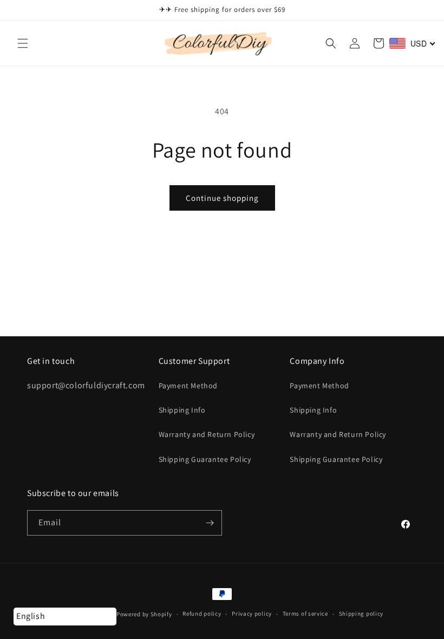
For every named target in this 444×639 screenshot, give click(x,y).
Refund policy (201, 613)
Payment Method (188, 385)
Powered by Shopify (144, 614)
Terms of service (305, 613)
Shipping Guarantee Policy (205, 459)
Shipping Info (182, 410)
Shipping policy (361, 613)
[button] (23, 43)
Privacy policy (252, 613)
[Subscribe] (209, 523)
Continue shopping (222, 198)
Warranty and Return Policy (207, 434)
